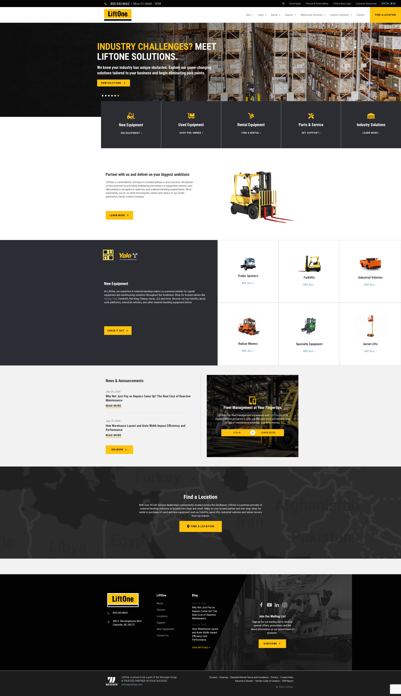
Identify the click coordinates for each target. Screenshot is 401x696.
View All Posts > (201, 647)
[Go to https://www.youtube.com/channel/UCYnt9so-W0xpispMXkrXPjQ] (269, 605)
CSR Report (287, 681)
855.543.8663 (119, 4)
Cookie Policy (286, 677)
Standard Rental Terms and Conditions (249, 677)
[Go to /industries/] (371, 124)
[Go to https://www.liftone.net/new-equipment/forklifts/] (309, 271)
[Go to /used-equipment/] (191, 124)
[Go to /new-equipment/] (131, 124)
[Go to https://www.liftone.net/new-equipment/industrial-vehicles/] (370, 271)
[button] (385, 15)
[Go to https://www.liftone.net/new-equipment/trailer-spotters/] (248, 271)
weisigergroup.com (131, 684)
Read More (113, 405)
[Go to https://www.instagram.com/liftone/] (284, 605)
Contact (213, 677)
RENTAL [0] (388, 3)
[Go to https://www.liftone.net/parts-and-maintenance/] (311, 124)
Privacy (274, 677)
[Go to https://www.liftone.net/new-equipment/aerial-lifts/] (370, 334)
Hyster (107, 298)
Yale (114, 298)
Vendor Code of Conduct (268, 681)
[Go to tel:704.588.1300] (128, 613)
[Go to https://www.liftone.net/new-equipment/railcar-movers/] (248, 334)
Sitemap (224, 677)
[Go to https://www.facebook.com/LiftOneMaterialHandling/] (261, 605)
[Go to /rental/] (251, 124)
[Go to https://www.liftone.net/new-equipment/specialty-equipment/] (309, 334)
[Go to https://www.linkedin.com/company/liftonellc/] (277, 605)
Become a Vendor (244, 681)
